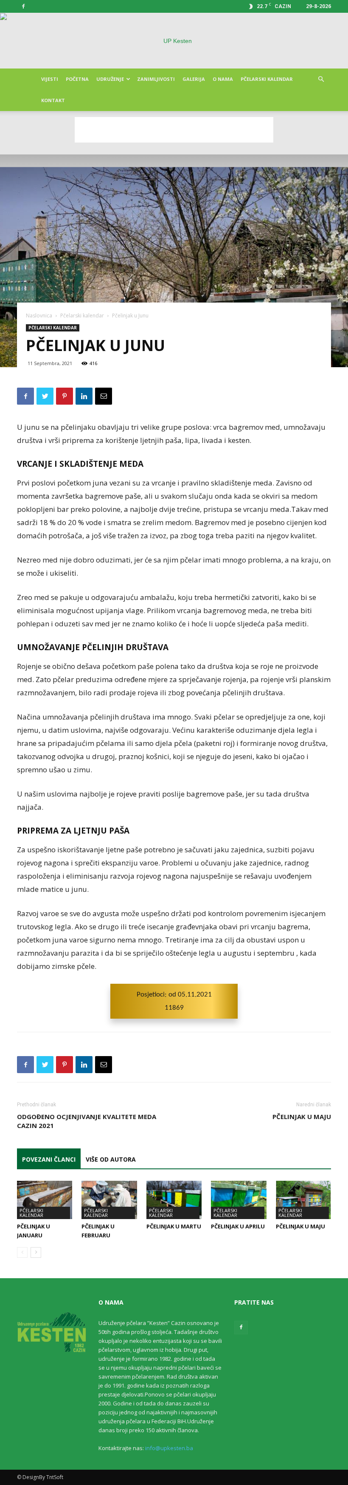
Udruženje (110, 79)
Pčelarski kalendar (267, 79)
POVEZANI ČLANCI (49, 1159)
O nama (223, 79)
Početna (77, 79)
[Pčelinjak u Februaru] (109, 1200)
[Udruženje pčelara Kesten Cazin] (174, 41)
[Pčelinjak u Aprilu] (238, 1200)
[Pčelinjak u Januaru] (44, 1200)
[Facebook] (23, 6)
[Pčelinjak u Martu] (174, 1200)
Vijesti (49, 79)
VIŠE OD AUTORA (111, 1159)
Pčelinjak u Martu (173, 1226)
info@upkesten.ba (169, 1448)
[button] (321, 79)
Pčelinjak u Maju (301, 1116)
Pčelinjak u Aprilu (238, 1226)
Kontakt (53, 100)
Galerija (193, 79)
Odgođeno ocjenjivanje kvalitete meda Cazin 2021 (86, 1121)
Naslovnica (39, 315)
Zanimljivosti (156, 79)
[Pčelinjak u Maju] (303, 1200)
